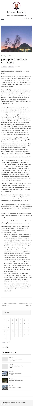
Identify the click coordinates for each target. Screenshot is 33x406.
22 (12, 335)
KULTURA (11, 66)
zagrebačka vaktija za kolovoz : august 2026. (16, 359)
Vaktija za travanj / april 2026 (15, 387)
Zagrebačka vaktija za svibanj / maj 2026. (16, 381)
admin (18, 66)
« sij (3, 347)
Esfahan (23, 402)
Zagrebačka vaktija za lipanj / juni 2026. (15, 374)
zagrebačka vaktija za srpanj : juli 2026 (16, 366)
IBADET (3, 66)
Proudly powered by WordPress (8, 402)
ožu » (7, 347)
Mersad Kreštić (16, 12)
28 (8, 338)
